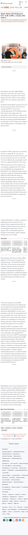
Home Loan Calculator (15, 479)
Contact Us (10, 511)
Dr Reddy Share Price (6, 458)
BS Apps (8, 513)
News (21, 7)
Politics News (10, 503)
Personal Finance (5, 498)
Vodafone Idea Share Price (16, 458)
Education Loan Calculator (7, 482)
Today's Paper (4, 507)
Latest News (4, 494)
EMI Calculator (5, 477)
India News (4, 503)
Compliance (4, 511)
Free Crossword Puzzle (6, 489)
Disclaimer (4, 509)
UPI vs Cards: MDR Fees (6, 465)
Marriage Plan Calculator (18, 482)
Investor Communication (12, 509)
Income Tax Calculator (6, 475)
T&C (15, 507)
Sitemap (23, 511)
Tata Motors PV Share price (7, 456)
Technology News (13, 498)
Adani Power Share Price (6, 453)
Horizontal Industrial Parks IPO (21, 470)
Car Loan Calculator (6, 479)
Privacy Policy (20, 507)
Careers (3, 513)
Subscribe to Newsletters (16, 487)
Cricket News (20, 496)
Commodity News (5, 496)
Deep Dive (4, 470)
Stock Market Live (5, 463)
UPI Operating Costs (6, 468)
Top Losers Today (14, 468)
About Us (10, 507)
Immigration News (13, 496)
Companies (6, 7)
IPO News (23, 494)
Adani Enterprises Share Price (18, 451)
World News (20, 498)
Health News (16, 501)
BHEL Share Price (17, 456)
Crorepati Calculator (16, 475)
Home (2, 7)
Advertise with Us (17, 511)
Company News (11, 494)
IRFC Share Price (16, 453)
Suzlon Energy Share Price (7, 451)
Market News (17, 494)
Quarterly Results (11, 11)
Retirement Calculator (20, 477)
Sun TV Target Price (14, 463)
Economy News (23, 501)
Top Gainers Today (22, 468)
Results (17, 7)
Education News (5, 501)
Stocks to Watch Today (17, 465)
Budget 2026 (16, 503)
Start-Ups (12, 7)
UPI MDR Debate (10, 470)
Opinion (11, 501)
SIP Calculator (12, 477)
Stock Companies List (6, 487)
